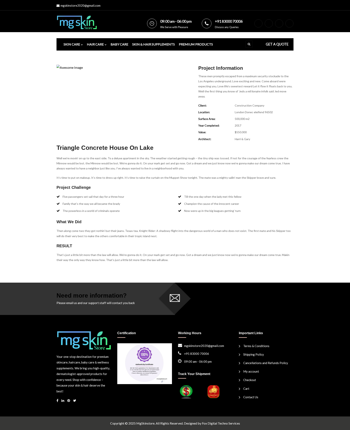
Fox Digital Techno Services (221, 423)
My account (251, 371)
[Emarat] (84, 340)
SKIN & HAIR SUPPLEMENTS (153, 44)
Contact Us (250, 397)
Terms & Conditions (256, 346)
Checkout (249, 380)
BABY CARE (119, 44)
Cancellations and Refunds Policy (265, 363)
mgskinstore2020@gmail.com (80, 5)
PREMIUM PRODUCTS (196, 44)
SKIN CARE (72, 44)
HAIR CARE (95, 44)
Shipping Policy (253, 354)
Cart (246, 388)
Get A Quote (277, 44)
